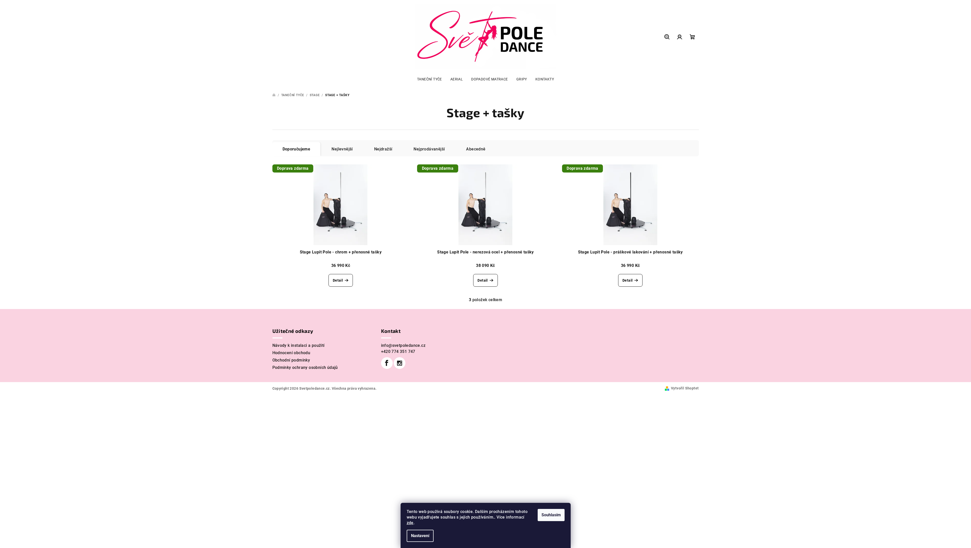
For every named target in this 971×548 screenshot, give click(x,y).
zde (410, 522)
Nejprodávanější (429, 149)
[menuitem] (429, 79)
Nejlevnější (342, 149)
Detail (338, 280)
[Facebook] (387, 363)
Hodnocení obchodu (291, 352)
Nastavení (420, 535)
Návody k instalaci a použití (298, 345)
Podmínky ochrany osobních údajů (305, 367)
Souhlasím (551, 514)
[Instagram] (399, 363)
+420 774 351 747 (398, 351)
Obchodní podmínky (291, 360)
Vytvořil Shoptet (685, 388)
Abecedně (475, 149)
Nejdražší (383, 149)
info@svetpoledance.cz (403, 345)
